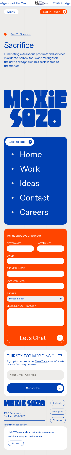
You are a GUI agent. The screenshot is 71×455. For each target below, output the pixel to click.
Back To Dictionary (21, 34)
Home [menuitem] (31, 154)
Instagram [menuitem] (58, 411)
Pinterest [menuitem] (58, 420)
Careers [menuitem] (34, 212)
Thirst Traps (41, 361)
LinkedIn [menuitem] (57, 403)
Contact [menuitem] (34, 197)
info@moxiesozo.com (15, 424)
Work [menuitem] (30, 168)
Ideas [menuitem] (29, 183)
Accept (16, 443)
